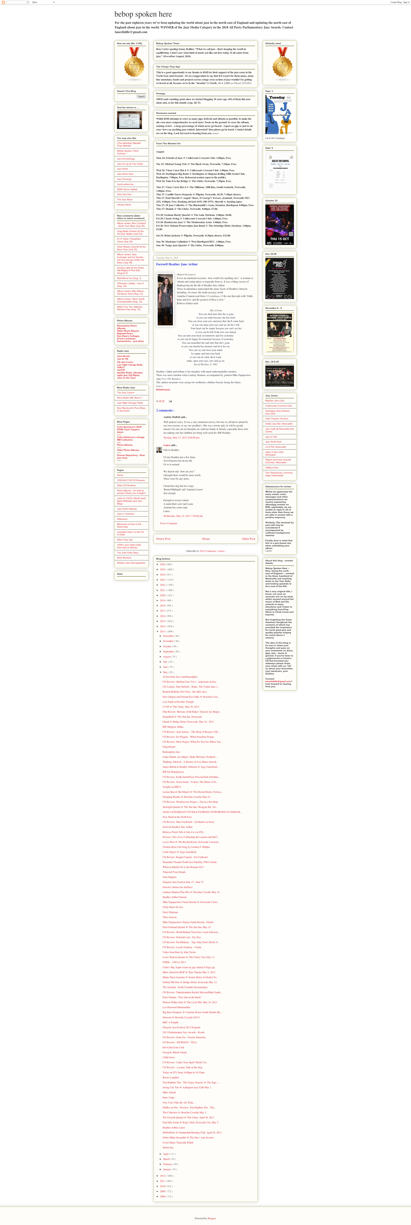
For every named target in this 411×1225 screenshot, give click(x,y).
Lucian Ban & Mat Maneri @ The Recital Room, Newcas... (193, 791)
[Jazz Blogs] (282, 81)
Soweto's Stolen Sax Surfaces (177, 887)
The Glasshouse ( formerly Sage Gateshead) (279, 474)
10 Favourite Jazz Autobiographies (180, 676)
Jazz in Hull (271, 436)
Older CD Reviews (126, 485)
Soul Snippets (170, 877)
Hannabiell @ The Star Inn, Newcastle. (182, 716)
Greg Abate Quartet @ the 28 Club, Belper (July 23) (130, 232)
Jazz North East (125, 174)
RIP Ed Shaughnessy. (174, 771)
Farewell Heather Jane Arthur (177, 826)
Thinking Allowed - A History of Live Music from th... (190, 761)
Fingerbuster (169, 746)
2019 (163, 600)
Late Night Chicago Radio (130, 403)
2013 (163, 631)
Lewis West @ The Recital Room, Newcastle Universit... (191, 842)
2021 (163, 590)
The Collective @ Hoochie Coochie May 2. (185, 1112)
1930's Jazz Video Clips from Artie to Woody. (129, 546)
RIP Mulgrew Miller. (173, 726)
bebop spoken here (143, 13)
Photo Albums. (125, 445)
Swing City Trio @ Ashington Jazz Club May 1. (187, 1087)
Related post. (163, 389)
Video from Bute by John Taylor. (179, 952)
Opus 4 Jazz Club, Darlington (274, 453)
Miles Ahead (169, 1092)
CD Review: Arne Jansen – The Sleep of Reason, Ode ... (192, 731)
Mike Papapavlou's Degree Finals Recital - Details (188, 922)
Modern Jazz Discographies (131, 563)
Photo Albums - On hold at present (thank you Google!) (131, 492)
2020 (163, 595)
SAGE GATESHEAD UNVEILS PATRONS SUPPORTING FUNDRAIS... (202, 812)
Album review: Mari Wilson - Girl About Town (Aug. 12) (131, 292)
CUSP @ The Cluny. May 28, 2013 (181, 706)
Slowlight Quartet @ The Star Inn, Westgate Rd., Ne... (190, 807)
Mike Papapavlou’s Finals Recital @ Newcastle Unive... (191, 902)
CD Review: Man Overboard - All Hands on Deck (188, 821)
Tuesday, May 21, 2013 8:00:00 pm (181, 437)
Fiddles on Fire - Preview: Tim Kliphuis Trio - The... (189, 1107)
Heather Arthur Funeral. (175, 897)
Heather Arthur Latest (174, 1127)
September (169, 651)
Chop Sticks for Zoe (173, 907)
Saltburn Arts (271, 467)
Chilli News (169, 1057)
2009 (163, 1191)
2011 (163, 1181)
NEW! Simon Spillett (127, 189)
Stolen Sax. (168, 1147)
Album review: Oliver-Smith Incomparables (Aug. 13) (130, 300)
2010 (163, 1186)
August (167, 656)
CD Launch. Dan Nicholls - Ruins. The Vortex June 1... (191, 686)
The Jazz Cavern (125, 392)
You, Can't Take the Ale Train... (179, 1102)
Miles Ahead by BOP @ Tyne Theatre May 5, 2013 (189, 972)
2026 (163, 564)
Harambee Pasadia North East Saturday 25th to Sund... (190, 862)
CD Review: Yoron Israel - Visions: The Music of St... (190, 781)
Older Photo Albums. (128, 331)
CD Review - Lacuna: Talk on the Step (182, 1067)
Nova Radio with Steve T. (129, 397)
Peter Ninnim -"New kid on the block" (182, 997)
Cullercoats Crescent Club (278, 405)
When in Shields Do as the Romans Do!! (183, 867)
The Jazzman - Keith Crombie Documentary (185, 987)
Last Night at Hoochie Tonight (178, 701)
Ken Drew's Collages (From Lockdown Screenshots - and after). (130, 338)
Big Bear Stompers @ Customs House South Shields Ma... (192, 1012)
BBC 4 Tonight (170, 1022)
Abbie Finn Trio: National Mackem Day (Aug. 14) (129, 308)
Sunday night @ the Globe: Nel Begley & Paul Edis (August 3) (130, 270)
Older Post (248, 539)
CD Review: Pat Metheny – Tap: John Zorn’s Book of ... (191, 942)
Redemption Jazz (171, 751)
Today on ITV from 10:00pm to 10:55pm (184, 1072)
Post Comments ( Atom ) (212, 551)
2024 (163, 574)
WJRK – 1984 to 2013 (174, 962)
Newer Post (163, 539)
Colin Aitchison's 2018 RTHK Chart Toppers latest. (129, 429)
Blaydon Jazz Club (274, 400)
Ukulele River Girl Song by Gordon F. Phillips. (186, 847)
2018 (163, 605)
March (166, 1159)
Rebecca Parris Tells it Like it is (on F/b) (183, 832)
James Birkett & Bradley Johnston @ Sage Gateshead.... (191, 766)
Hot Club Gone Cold (173, 1047)
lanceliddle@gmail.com (278, 681)
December (168, 635)
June (165, 666)
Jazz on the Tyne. (126, 377)
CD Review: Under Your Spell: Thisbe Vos (185, 1062)
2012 (163, 1175)
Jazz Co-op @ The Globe (130, 164)
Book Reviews (124, 557)
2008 (163, 1196)
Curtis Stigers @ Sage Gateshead (179, 852)
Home (206, 539)
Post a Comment (168, 523)
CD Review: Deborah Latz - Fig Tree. (182, 937)
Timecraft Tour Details (174, 872)
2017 (163, 610)
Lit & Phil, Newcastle (275, 447)
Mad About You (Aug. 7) (129, 278)
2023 (163, 579)
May (165, 672)
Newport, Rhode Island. (175, 1052)
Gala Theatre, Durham (276, 418)
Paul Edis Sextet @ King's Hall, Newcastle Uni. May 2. (191, 1122)
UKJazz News (124, 204)
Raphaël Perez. (125, 333)
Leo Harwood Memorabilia (176, 1007)
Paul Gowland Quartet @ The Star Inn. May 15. (187, 927)
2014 (163, 626)
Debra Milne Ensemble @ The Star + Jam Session (188, 1137)
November (168, 641)
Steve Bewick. (123, 356)
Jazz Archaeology (126, 158)
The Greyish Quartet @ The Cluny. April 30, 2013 (188, 1117)
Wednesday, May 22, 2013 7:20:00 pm (183, 515)
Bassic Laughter (171, 1077)
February (168, 1164)
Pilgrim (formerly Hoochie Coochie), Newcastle (278, 461)
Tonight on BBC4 (172, 786)
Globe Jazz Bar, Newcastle (279, 423)
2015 (163, 621)
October (167, 646)
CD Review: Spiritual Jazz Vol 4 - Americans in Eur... (190, 681)
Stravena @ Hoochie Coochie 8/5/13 (181, 1017)
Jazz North (122, 169)
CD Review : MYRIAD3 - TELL (180, 1042)
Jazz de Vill (122, 359)
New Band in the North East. (177, 816)
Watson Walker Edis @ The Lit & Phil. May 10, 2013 (190, 1002)
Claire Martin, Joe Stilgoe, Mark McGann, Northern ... (190, 756)
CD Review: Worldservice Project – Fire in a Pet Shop (190, 801)
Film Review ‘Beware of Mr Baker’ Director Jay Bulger (191, 711)
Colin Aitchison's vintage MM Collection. (130, 438)
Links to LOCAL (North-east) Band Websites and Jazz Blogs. (131, 501)
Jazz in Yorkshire (125, 514)
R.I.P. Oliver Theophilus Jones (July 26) (129, 240)
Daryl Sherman (170, 912)
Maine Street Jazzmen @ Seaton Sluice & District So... (190, 977)
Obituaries (122, 519)
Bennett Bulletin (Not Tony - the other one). (185, 691)
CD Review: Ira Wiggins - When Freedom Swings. (189, 736)
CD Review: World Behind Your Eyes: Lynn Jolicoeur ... (191, 932)
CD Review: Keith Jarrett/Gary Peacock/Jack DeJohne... (191, 776)
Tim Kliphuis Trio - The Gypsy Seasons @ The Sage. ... (191, 1082)
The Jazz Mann (125, 199)
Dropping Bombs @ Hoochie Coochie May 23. (187, 796)
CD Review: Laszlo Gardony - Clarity (182, 947)
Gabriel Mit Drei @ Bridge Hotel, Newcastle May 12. (190, 982)
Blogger (212, 1218)
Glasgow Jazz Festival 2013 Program (181, 1027)
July (165, 661)
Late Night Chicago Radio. (130, 365)
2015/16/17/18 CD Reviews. (131, 480)
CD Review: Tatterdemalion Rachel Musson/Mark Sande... (193, 992)
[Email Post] (170, 400)
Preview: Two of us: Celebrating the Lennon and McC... (191, 837)
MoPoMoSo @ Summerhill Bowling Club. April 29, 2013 (192, 1132)
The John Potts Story (127, 552)
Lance (167, 445)
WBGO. (121, 367)
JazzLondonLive (125, 184)
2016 (163, 616)
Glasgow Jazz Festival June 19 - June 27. (183, 882)
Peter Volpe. (169, 1097)
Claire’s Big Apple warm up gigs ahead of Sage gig (189, 967)
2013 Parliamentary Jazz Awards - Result (183, 1032)
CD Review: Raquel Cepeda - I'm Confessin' (185, 857)
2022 (163, 584)
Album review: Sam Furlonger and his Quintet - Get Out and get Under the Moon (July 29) (130, 258)
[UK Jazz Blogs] (134, 81)
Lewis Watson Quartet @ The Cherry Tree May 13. (189, 957)
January (167, 1169)
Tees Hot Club (124, 194)
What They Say (125, 539)
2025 (163, 569)
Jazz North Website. (127, 509)
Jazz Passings (124, 179)
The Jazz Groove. (125, 362)
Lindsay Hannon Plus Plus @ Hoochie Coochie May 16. (191, 892)
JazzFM (121, 370)
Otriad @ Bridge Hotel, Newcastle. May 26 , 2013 (188, 721)
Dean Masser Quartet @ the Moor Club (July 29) (131, 248)
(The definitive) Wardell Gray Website (128, 144)
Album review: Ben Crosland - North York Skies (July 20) (131, 224)
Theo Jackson (170, 917)
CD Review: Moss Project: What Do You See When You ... (193, 741)
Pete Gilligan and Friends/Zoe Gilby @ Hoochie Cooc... (191, 696)
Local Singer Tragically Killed (178, 1142)
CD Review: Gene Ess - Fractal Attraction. (184, 1037)
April (166, 1153)
